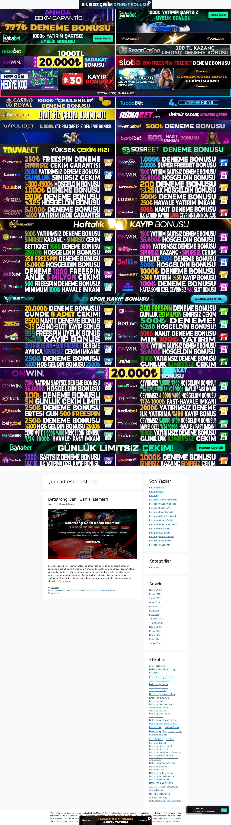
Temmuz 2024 (156, 623)
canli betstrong (169, 786)
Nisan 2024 (154, 635)
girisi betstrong (159, 793)
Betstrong (55, 588)
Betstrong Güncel (157, 743)
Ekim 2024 (154, 610)
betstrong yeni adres (159, 779)
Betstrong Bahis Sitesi (162, 694)
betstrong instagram (158, 752)
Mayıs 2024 (154, 631)
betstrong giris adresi (164, 727)
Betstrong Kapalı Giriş (159, 508)
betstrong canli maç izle (160, 704)
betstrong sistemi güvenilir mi (87, 590)
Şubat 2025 (154, 598)
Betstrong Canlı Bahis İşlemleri (78, 499)
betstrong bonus (159, 697)
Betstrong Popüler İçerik (160, 541)
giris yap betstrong (158, 797)
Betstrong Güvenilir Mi (159, 545)
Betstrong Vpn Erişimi (159, 532)
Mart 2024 (154, 639)
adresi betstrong (157, 666)
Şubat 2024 (155, 643)
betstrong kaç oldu (175, 752)
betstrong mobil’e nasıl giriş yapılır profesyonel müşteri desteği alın (163, 759)
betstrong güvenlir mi (159, 749)
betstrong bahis (158, 684)
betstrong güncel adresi (160, 746)
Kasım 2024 (155, 606)
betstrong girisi (158, 731)
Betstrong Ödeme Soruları (161, 520)
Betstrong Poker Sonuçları (161, 512)
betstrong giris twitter (175, 732)
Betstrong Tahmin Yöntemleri (163, 500)
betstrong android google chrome (159, 681)
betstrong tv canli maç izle (161, 776)
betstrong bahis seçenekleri (157, 691)
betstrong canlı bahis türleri (157, 711)
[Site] (57, 162)
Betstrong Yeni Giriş (161, 782)
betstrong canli (156, 701)
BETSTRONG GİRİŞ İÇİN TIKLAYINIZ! (115, 93)
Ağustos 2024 (156, 619)
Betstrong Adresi (157, 487)
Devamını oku (65, 581)
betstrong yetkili (154, 787)
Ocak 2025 (154, 602)
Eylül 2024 (154, 614)
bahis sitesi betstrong (162, 669)
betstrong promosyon (162, 762)
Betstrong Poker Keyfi (159, 528)
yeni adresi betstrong (109, 590)
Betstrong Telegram (161, 772)
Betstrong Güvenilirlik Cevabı (163, 516)
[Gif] (115, 224)
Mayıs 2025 (154, 594)
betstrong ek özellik (170, 724)
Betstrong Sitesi (156, 769)
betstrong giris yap (158, 734)
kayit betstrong (174, 800)
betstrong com (156, 723)
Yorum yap (55, 593)
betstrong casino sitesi (162, 720)
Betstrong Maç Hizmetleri (161, 536)
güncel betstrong (157, 800)
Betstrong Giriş (156, 491)
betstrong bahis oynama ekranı (158, 688)
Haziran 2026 (155, 590)
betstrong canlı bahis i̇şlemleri (63, 590)
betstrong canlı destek (159, 713)
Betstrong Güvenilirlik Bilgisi (162, 504)
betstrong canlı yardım (156, 717)
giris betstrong (156, 790)
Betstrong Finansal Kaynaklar (163, 524)
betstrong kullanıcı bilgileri (161, 755)
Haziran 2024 (155, 627)
